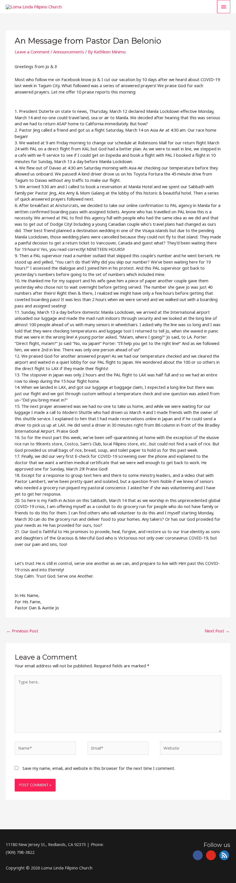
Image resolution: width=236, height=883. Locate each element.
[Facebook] (198, 855)
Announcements (68, 52)
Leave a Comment (32, 52)
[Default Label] (211, 855)
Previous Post (22, 631)
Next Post (217, 631)
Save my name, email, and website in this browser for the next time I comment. (98, 768)
